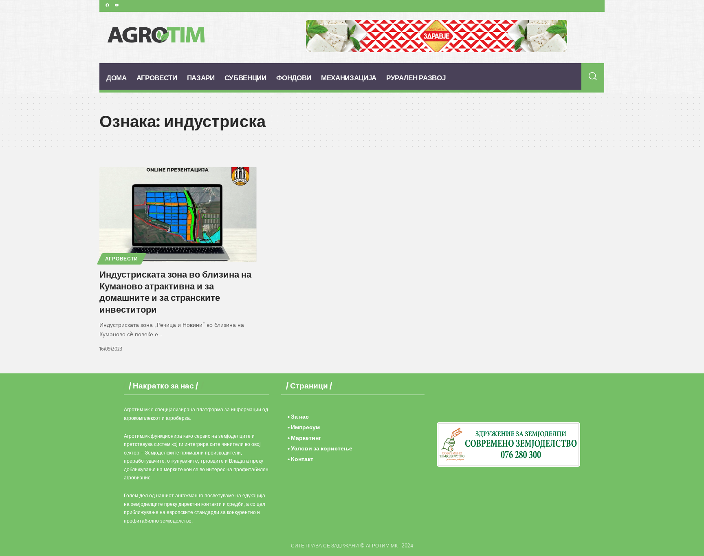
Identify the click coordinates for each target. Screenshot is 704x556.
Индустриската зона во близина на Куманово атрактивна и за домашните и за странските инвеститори (175, 291)
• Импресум (304, 427)
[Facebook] (107, 5)
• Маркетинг (304, 437)
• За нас (298, 416)
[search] (593, 76)
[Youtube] (116, 5)
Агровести (121, 259)
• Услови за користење (320, 448)
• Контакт (300, 458)
